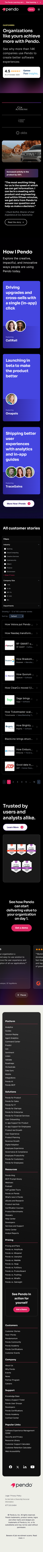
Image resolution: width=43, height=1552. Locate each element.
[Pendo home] (10, 9)
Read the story (16, 222)
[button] (19, 503)
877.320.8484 (10, 1505)
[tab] (21, 107)
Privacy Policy (15, 1496)
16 (34, 782)
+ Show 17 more (8, 575)
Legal (7, 1496)
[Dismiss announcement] (40, 2)
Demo (31, 9)
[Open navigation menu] (39, 9)
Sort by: (5, 616)
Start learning (31, 2)
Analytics (9, 1027)
